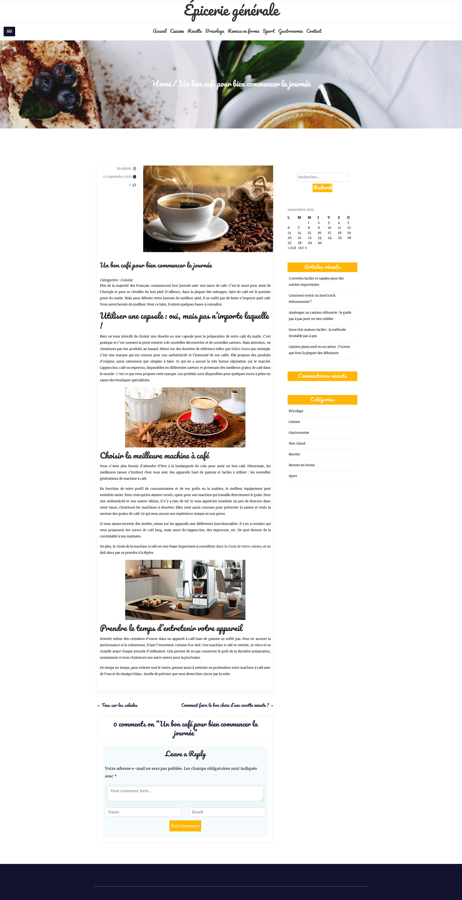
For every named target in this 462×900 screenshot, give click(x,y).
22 (310, 238)
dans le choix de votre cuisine (238, 546)
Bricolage (214, 31)
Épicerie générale (231, 11)
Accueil (159, 31)
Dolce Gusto (240, 349)
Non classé (297, 443)
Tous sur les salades (119, 705)
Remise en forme (243, 31)
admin (124, 168)
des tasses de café (139, 530)
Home (161, 84)
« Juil (292, 248)
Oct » (302, 248)
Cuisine (177, 31)
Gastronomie (290, 31)
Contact (313, 31)
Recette (194, 31)
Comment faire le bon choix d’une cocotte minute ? (225, 705)
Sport (268, 31)
